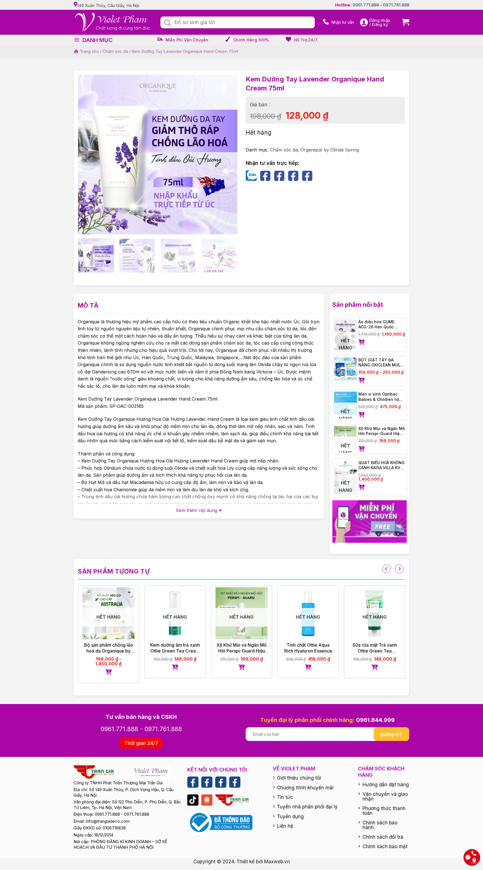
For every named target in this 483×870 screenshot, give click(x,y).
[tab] (88, 305)
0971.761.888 (396, 5)
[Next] (227, 144)
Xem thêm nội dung (196, 510)
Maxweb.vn (277, 861)
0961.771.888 (365, 5)
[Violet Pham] (113, 22)
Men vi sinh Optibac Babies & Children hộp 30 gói (380, 397)
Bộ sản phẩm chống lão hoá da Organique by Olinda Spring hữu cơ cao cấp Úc (96, 648)
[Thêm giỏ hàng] (381, 343)
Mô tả (88, 305)
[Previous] (88, 144)
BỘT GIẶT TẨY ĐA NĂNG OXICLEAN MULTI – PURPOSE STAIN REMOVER (381, 362)
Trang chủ (89, 51)
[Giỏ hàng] (403, 22)
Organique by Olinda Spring (329, 150)
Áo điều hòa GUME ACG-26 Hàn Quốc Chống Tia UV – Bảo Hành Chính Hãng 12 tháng (378, 324)
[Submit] (167, 23)
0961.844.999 (375, 720)
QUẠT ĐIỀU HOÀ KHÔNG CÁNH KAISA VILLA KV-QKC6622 (381, 465)
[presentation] (386, 569)
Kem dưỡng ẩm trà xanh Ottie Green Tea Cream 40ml (163, 648)
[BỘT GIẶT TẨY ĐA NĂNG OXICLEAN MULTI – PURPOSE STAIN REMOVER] (345, 368)
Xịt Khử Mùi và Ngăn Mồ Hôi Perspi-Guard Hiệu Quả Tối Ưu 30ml (381, 431)
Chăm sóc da (115, 51)
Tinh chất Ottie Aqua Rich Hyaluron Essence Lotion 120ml (295, 648)
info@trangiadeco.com (108, 821)
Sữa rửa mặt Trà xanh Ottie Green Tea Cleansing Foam (362, 648)
